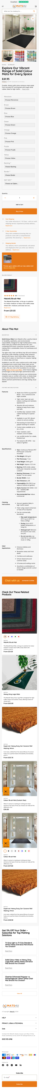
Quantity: (5, 193)
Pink (5, 138)
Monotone (7, 97)
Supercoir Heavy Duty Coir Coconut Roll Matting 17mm (18, 908)
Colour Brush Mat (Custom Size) (15, 801)
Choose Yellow (10, 158)
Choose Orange (10, 133)
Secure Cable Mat (9, 268)
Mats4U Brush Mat (10, 648)
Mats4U (12, 1011)
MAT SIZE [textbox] (8, 180)
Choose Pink (9, 142)
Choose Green (10, 125)
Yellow (6, 155)
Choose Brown (10, 108)
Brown (6, 105)
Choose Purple (10, 150)
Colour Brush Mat (10, 856)
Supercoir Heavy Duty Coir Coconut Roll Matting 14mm (18, 750)
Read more (25, 89)
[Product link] (19, 633)
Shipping (4, 81)
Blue (5, 113)
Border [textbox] (7, 172)
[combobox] (19, 11)
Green (6, 122)
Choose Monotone (11, 100)
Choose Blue (9, 117)
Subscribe (19, 1084)
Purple (6, 146)
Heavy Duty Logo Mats (12, 698)
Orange (7, 130)
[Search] (33, 11)
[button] (3, 6)
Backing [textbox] (7, 163)
